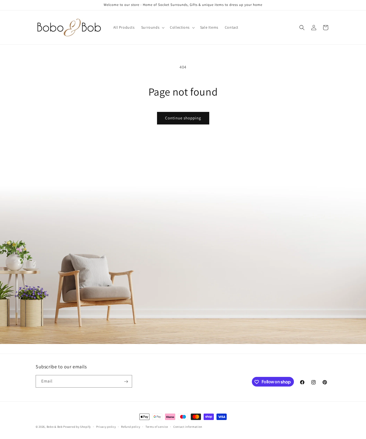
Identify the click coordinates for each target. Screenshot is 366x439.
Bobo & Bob (55, 427)
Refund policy (130, 426)
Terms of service (156, 426)
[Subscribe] (126, 381)
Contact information (187, 426)
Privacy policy (106, 426)
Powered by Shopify (77, 427)
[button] (152, 27)
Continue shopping (183, 117)
